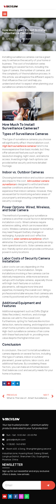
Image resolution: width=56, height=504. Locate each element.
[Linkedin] (10, 496)
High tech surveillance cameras (19, 146)
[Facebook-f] (15, 496)
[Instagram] (21, 496)
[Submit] (48, 485)
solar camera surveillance (27, 238)
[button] (4, 13)
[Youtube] (4, 496)
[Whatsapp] (26, 496)
